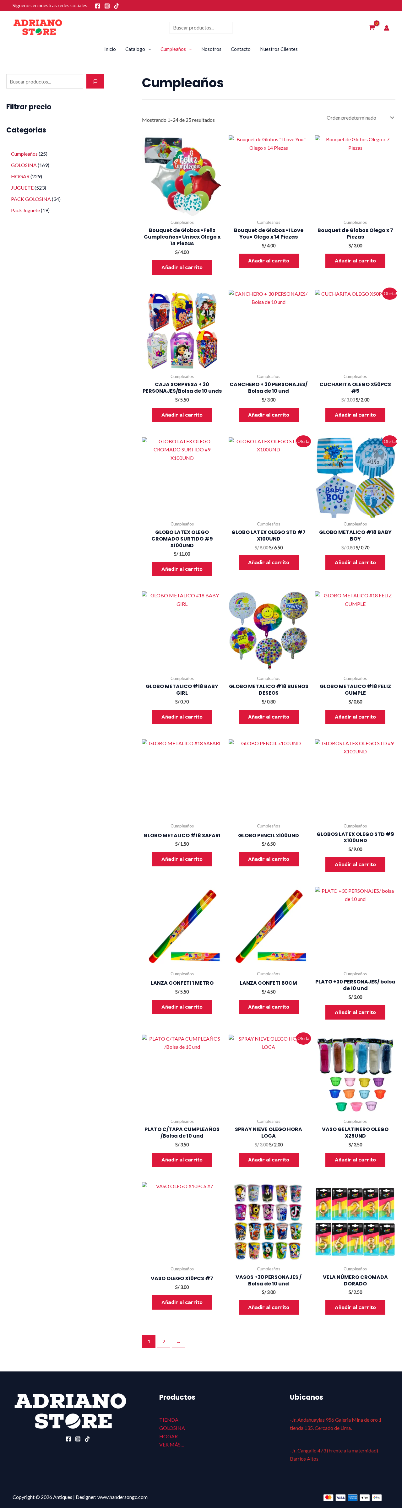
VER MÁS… (171, 1444)
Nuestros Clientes (279, 49)
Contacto (241, 49)
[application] (148, 49)
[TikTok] (116, 6)
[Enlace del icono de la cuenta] (386, 28)
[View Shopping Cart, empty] (372, 28)
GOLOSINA (172, 1428)
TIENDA (168, 1420)
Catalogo (135, 49)
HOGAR (168, 1436)
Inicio (110, 49)
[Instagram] (107, 6)
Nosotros (211, 49)
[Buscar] (95, 81)
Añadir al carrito (182, 267)
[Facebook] (97, 6)
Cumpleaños (173, 49)
